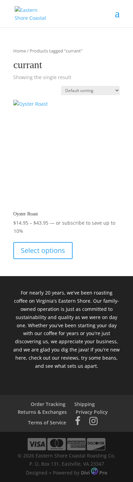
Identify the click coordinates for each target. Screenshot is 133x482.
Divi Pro (94, 472)
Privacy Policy (92, 412)
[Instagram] (93, 422)
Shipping (84, 404)
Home (19, 51)
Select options (43, 250)
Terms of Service (47, 422)
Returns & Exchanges (42, 412)
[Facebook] (77, 422)
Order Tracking (48, 404)
